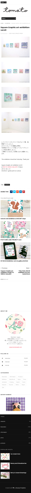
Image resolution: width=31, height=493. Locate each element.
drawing (12, 382)
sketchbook (12, 379)
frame (23, 382)
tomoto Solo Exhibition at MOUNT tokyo (13, 218)
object (23, 384)
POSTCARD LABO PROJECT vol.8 (11, 240)
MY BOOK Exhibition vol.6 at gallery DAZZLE (14, 261)
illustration (4, 376)
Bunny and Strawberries (18, 463)
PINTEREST (16, 361)
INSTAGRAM (16, 358)
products (20, 376)
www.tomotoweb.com (15, 347)
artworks (4, 384)
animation (4, 382)
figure (19, 379)
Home (2, 23)
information (13, 376)
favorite (11, 384)
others (17, 384)
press (24, 379)
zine (3, 387)
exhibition (7, 23)
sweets (18, 382)
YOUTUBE (16, 365)
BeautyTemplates (21, 488)
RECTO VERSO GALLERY (10, 167)
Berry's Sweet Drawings (18, 472)
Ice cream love (15, 454)
